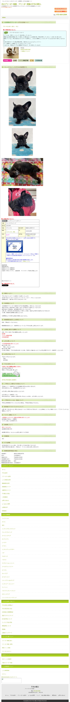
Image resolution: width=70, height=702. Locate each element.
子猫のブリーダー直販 (7, 662)
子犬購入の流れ (6, 493)
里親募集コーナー (6, 486)
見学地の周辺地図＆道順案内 (9, 379)
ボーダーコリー (6, 577)
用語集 (3, 629)
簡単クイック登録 (6, 647)
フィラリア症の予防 (7, 622)
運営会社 (54, 695)
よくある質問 (31, 695)
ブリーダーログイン (6, 651)
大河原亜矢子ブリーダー (10, 22)
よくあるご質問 (6, 504)
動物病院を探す (6, 483)
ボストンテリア (6, 594)
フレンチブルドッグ (7, 532)
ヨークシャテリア (6, 535)
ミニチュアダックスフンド (8, 528)
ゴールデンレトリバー (7, 566)
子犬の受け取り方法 (7, 608)
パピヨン (4, 559)
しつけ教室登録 (5, 670)
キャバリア (5, 573)
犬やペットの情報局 (6, 659)
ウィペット (5, 587)
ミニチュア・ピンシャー (8, 583)
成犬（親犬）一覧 (13, 26)
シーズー (4, 542)
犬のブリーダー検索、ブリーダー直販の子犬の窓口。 (21, 4)
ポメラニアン (5, 539)
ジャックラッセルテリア (8, 580)
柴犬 (3, 525)
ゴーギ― (4, 546)
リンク (38, 695)
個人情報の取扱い (45, 695)
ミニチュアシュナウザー (8, 549)
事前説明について (6, 625)
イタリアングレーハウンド (8, 590)
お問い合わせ (5, 500)
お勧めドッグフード (7, 632)
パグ (3, 552)
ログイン (4, 674)
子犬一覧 (5, 26)
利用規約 (4, 510)
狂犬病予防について (7, 619)
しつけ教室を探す (6, 479)
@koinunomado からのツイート (9, 677)
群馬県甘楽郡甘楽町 (26, 49)
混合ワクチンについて (7, 615)
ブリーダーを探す (6, 476)
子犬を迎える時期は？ (7, 605)
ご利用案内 (5, 497)
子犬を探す (5, 473)
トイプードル (5, 518)
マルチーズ (5, 556)
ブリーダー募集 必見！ (7, 640)
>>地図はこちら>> (25, 51)
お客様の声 (5, 507)
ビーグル (4, 570)
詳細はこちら (26, 261)
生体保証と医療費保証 (7, 612)
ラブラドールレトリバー (8, 563)
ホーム (3, 469)
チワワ (3, 522)
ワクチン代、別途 (10, 231)
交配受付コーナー (6, 490)
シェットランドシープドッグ (9, 597)
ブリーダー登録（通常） (7, 644)
